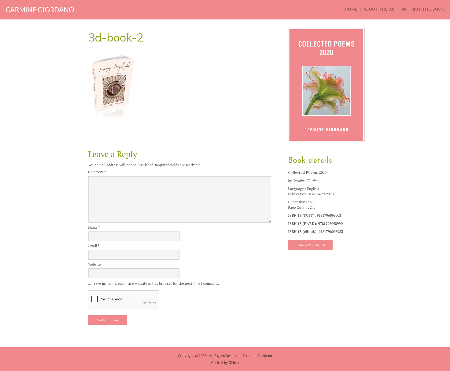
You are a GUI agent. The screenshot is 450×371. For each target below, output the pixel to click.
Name (94, 227)
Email (93, 245)
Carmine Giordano (40, 10)
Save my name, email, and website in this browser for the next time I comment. (156, 283)
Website (94, 264)
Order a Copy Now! (310, 245)
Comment (97, 172)
